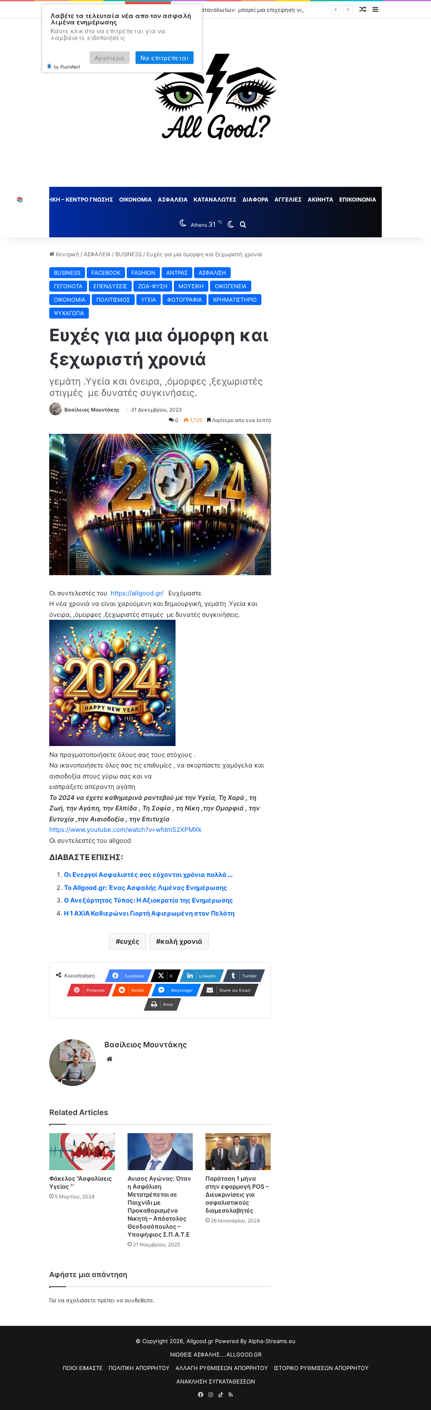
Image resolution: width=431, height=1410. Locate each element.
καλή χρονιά (181, 941)
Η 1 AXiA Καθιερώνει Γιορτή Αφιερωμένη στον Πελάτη (149, 913)
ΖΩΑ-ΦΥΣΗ (153, 286)
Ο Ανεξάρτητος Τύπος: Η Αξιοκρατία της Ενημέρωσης (148, 900)
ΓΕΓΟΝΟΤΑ (68, 286)
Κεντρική (66, 254)
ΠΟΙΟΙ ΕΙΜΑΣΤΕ (83, 1368)
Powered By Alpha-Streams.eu (255, 1341)
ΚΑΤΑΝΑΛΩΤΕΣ (215, 199)
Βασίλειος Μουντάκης (92, 409)
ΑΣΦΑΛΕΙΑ (173, 199)
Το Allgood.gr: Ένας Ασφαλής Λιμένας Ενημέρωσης (145, 888)
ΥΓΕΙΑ (148, 299)
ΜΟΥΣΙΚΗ (191, 286)
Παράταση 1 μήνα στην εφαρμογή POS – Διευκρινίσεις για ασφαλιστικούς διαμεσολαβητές (237, 1194)
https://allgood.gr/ (136, 593)
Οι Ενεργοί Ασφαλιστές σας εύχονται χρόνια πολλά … (148, 875)
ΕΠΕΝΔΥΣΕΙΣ (110, 286)
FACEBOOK (105, 272)
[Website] (109, 1059)
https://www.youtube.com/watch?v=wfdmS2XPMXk (125, 830)
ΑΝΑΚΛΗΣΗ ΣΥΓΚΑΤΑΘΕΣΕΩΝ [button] (215, 1381)
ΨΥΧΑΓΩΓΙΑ (69, 313)
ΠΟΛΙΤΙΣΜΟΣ (113, 299)
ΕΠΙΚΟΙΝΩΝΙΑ (357, 199)
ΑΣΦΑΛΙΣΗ (212, 272)
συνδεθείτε (139, 1300)
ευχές (129, 941)
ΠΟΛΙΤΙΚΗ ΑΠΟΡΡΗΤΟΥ (139, 1368)
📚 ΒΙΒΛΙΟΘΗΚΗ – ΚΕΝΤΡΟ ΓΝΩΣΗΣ (64, 199)
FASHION (143, 272)
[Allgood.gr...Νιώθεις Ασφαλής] (215, 102)
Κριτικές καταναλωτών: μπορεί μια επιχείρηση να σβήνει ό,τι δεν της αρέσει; (275, 9)
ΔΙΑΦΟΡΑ (255, 199)
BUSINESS (128, 254)
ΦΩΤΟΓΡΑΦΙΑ (184, 299)
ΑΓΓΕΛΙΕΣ (288, 199)
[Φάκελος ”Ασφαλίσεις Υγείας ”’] (81, 1151)
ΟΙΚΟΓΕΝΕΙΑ (231, 286)
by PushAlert (67, 66)
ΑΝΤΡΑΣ (177, 272)
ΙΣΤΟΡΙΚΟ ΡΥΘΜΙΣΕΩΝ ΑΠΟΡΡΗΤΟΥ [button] (321, 1368)
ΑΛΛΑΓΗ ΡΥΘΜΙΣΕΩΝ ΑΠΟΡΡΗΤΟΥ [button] (222, 1368)
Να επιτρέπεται (165, 57)
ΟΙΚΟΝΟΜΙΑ (135, 199)
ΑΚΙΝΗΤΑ (320, 199)
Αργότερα (110, 57)
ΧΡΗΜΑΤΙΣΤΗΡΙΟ (235, 299)
